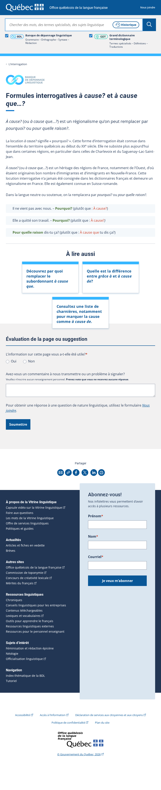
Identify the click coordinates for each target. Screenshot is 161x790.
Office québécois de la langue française (78, 8)
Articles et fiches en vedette (25, 545)
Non (31, 361)
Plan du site (102, 722)
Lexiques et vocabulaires (23, 616)
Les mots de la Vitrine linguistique (30, 518)
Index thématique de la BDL (25, 675)
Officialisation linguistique (24, 659)
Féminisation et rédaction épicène (30, 648)
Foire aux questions (19, 513)
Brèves (10, 550)
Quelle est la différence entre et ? (109, 276)
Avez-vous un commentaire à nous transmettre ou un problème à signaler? (65, 374)
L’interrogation (18, 64)
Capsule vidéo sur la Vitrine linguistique (34, 507)
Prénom (95, 516)
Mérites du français (19, 583)
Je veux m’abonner (117, 580)
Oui (13, 361)
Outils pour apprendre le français (29, 621)
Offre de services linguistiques (27, 523)
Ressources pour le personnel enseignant (35, 631)
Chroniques (14, 600)
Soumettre (18, 424)
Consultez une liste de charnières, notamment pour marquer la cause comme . (79, 314)
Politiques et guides (20, 528)
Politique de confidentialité (68, 722)
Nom (93, 536)
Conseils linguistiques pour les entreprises (36, 605)
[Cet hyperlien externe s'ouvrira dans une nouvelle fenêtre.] (25, 7)
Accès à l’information (52, 715)
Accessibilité (22, 715)
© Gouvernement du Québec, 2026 (79, 754)
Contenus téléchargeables (24, 610)
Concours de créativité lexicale (27, 578)
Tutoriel (11, 681)
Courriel (95, 556)
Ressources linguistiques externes (30, 626)
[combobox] (74, 24)
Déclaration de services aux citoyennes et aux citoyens (109, 715)
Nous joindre (147, 7)
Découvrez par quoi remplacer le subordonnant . (47, 279)
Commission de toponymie (24, 572)
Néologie (12, 653)
